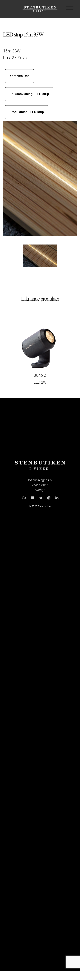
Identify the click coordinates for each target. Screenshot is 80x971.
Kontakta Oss (19, 76)
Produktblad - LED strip (26, 112)
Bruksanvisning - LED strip (29, 94)
